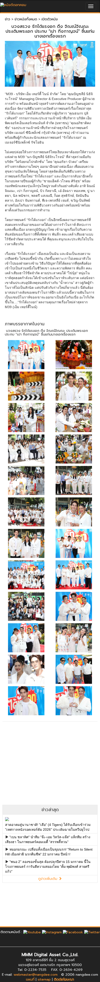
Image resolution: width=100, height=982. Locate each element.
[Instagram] (52, 932)
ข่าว (7, 19)
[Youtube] (32, 932)
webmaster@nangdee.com (36, 974)
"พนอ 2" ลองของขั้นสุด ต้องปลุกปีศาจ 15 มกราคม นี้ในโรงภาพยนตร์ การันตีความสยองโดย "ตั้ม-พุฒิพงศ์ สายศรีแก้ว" (48, 866)
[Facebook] (73, 932)
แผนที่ (30, 979)
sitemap (44, 979)
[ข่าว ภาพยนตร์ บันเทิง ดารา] (13, 3)
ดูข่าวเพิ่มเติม (48, 878)
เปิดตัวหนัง (50, 19)
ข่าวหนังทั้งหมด (26, 19)
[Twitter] (92, 932)
